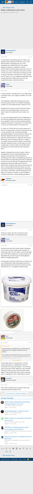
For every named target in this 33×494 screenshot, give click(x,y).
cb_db (6, 405)
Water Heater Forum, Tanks (15, 405)
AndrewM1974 (6, 12)
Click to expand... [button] (16, 360)
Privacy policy (14, 459)
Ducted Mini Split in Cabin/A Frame (17, 411)
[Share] (29, 57)
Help (20, 459)
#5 (31, 342)
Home (24, 459)
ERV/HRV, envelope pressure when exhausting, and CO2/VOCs (17, 428)
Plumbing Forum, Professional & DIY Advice (21, 431)
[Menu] (2, 2)
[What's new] (27, 2)
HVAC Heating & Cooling (15, 413)
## (31, 185)
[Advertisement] (16, 31)
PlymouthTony (8, 440)
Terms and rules (5, 459)
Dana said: (4, 346)
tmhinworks (7, 422)
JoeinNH (7, 413)
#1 (31, 57)
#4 (31, 245)
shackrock (7, 431)
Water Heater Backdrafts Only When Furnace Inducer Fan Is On (17, 403)
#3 (31, 230)
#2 (31, 90)
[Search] (31, 2)
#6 (31, 385)
